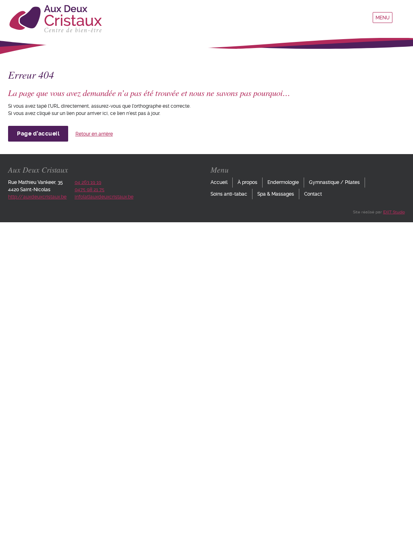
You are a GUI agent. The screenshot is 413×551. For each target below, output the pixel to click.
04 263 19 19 (88, 182)
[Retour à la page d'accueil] (55, 31)
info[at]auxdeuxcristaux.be (104, 197)
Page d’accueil (38, 133)
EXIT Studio (394, 212)
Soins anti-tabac (229, 194)
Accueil (219, 182)
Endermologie (283, 182)
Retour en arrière (94, 134)
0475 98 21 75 (89, 189)
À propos (247, 182)
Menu (382, 18)
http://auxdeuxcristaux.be (37, 197)
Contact (313, 194)
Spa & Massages (275, 194)
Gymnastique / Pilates (334, 182)
